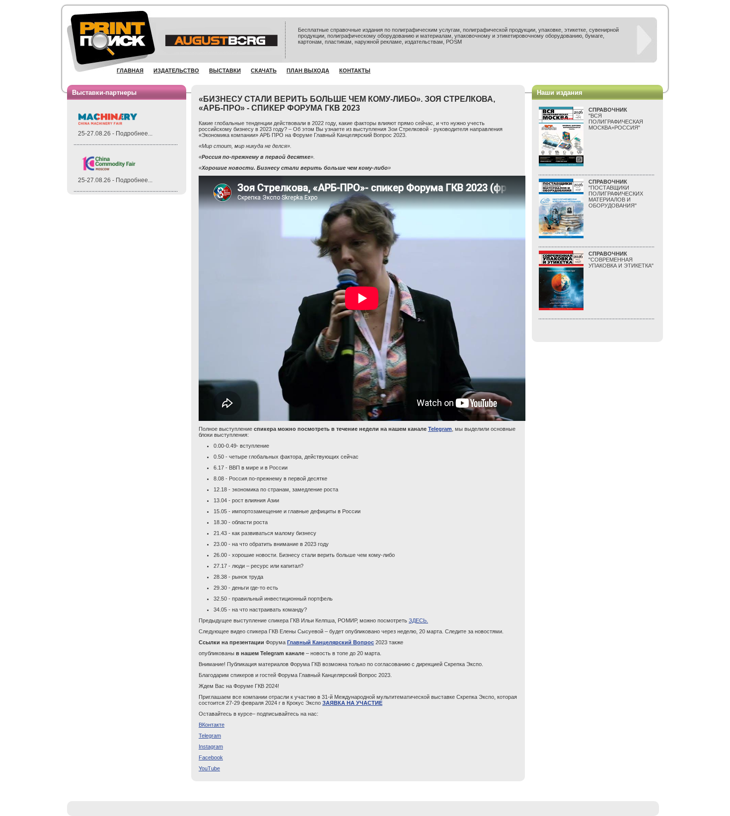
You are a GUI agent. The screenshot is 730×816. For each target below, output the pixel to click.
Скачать (264, 70)
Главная (130, 70)
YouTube (209, 768)
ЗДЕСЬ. (418, 620)
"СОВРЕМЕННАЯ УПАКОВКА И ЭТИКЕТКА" (621, 260)
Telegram (210, 736)
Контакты (354, 70)
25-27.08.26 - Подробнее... (115, 133)
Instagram (211, 746)
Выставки (225, 70)
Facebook (211, 757)
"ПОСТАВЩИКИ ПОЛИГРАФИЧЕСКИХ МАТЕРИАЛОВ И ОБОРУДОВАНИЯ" (615, 193)
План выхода (308, 70)
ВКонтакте (211, 725)
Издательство (176, 70)
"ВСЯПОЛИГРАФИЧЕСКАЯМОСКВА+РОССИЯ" (615, 119)
